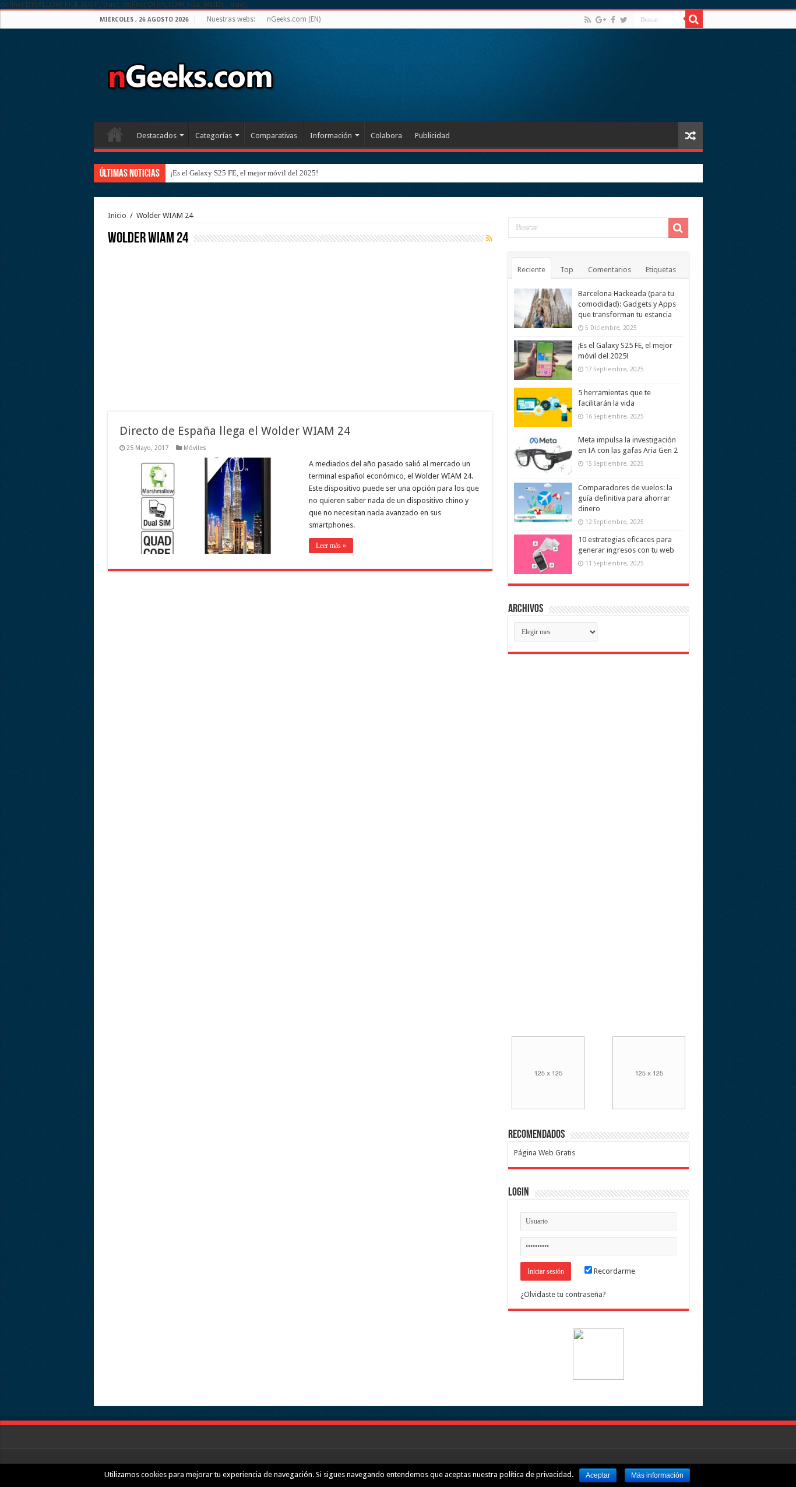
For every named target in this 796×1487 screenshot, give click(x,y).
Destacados (157, 135)
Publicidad (432, 135)
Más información (657, 1475)
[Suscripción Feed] (489, 238)
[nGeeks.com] (190, 73)
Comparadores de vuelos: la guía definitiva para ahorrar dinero (625, 498)
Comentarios (609, 269)
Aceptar (598, 1475)
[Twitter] (624, 20)
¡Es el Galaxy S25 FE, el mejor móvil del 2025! (244, 172)
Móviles (195, 448)
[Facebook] (613, 20)
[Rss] (587, 20)
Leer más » (331, 546)
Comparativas (274, 135)
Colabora (386, 135)
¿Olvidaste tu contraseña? (563, 1294)
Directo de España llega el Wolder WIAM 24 (234, 431)
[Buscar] (694, 19)
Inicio (115, 134)
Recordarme (613, 1271)
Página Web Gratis (544, 1152)
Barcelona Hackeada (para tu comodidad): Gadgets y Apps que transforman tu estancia (627, 304)
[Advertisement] (195, 327)
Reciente (531, 269)
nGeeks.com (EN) (293, 19)
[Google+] (600, 20)
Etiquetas (661, 269)
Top (566, 269)
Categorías (213, 135)
